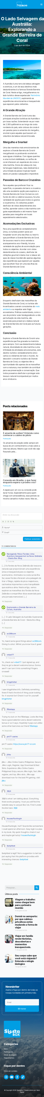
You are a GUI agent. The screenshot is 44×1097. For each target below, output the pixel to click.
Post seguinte (22, 396)
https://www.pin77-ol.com (24, 744)
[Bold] (3, 521)
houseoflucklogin (28, 835)
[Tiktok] (22, 1077)
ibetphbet (24, 859)
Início (6, 1049)
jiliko (4, 781)
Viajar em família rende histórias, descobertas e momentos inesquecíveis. (24, 942)
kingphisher (7, 699)
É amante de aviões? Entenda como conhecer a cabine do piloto (21, 434)
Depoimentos (9, 1058)
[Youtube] (11, 1077)
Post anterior (22, 391)
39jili (15, 808)
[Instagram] (6, 1077)
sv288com (36, 641)
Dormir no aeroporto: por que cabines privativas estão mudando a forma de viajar (26, 922)
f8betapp (34, 726)
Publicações (7, 438)
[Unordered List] (10, 521)
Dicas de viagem (10, 1055)
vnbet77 (17, 662)
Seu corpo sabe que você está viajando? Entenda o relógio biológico (26, 959)
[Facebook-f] (17, 1077)
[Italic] (5, 521)
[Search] (36, 887)
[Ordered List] (8, 521)
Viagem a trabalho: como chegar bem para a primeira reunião (25, 903)
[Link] (13, 521)
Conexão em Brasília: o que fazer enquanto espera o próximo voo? (19, 481)
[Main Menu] (41, 4)
